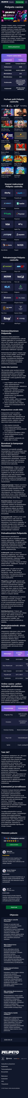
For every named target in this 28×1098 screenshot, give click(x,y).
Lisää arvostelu (14, 844)
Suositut (3, 105)
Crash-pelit (17, 106)
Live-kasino (11, 106)
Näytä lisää (14, 907)
